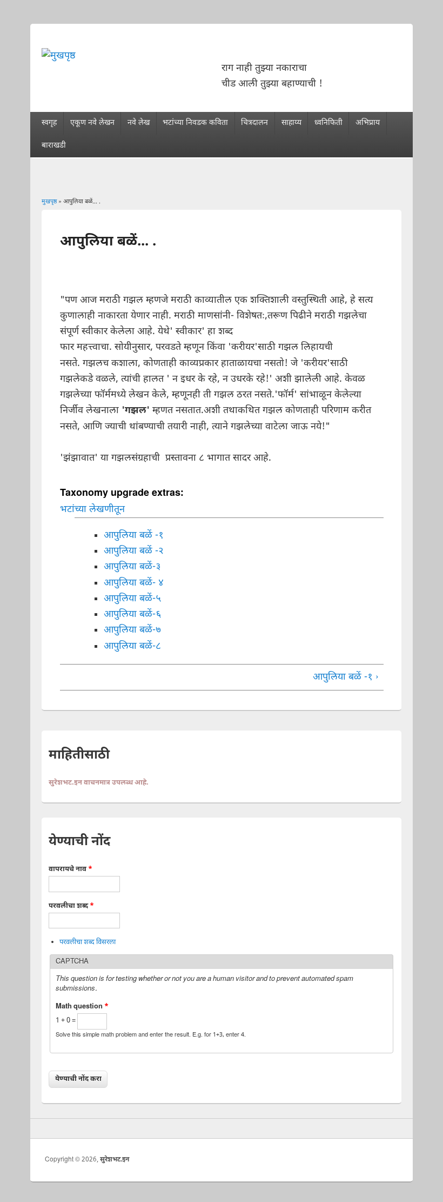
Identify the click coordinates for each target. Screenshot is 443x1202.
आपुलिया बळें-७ (132, 630)
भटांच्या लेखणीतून (92, 509)
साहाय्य (291, 123)
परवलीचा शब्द (71, 906)
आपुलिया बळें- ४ (134, 583)
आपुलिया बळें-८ (132, 646)
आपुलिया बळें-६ (132, 614)
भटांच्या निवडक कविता (195, 123)
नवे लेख (138, 123)
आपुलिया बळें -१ (134, 535)
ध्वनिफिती (328, 123)
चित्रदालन (254, 123)
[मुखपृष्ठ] (59, 56)
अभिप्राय (367, 123)
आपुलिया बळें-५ (132, 599)
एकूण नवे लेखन (92, 123)
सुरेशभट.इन (114, 1159)
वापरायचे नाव (70, 869)
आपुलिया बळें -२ (134, 551)
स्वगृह (49, 123)
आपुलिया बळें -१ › (345, 677)
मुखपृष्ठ (49, 201)
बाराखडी (54, 146)
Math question (82, 1006)
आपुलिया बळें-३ (132, 567)
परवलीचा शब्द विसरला (87, 942)
